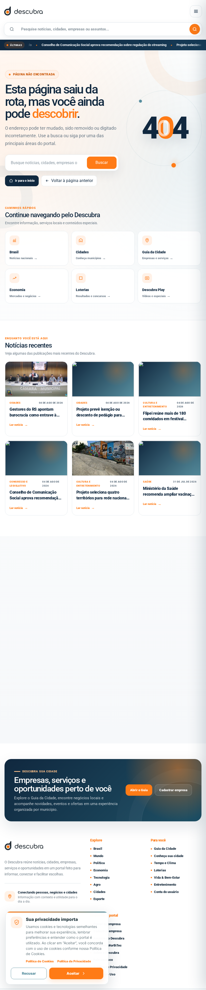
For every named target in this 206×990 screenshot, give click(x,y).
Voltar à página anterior (72, 180)
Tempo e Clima (165, 863)
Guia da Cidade (165, 849)
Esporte (99, 899)
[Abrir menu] (196, 11)
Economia (100, 870)
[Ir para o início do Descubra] (61, 11)
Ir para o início (25, 180)
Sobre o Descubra (106, 953)
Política (99, 863)
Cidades (99, 892)
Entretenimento (165, 884)
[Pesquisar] (194, 29)
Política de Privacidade (110, 967)
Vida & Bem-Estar (167, 877)
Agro (96, 884)
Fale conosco (103, 960)
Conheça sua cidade (168, 856)
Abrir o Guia (139, 790)
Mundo (98, 856)
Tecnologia (101, 877)
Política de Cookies (40, 961)
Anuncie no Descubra (108, 938)
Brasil (97, 849)
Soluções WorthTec (107, 945)
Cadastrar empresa (173, 790)
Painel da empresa (107, 924)
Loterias (160, 870)
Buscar (101, 162)
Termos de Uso (104, 974)
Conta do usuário (166, 892)
